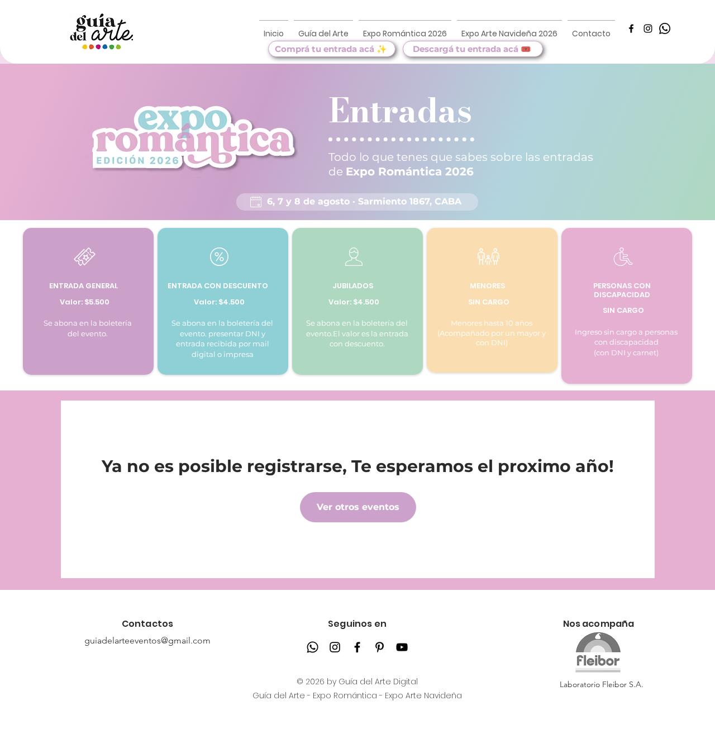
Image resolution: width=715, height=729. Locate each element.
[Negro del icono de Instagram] (648, 28)
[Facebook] (631, 28)
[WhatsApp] (664, 28)
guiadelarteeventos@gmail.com (147, 640)
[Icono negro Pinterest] (380, 647)
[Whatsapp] (313, 647)
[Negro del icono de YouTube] (402, 647)
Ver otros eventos (358, 507)
